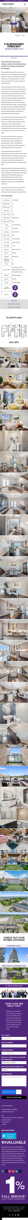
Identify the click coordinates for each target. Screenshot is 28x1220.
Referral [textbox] (4, 1070)
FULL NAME (6, 1035)
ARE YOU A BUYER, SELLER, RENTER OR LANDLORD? (14, 1058)
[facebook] (3, 1171)
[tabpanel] (14, 179)
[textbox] (12, 1062)
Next (23, 35)
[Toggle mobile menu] (25, 4)
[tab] (14, 58)
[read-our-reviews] (9, 1133)
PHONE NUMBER (8, 1050)
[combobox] (14, 1062)
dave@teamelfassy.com (20, 0)
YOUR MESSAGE (7, 1074)
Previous (18, 35)
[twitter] (6, 1171)
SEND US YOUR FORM (14, 1097)
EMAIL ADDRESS (7, 1042)
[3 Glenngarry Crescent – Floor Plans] (14, 323)
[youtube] (13, 1171)
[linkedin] (16, 1171)
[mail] (20, 1171)
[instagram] (9, 1171)
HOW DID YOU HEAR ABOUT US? (12, 1066)
